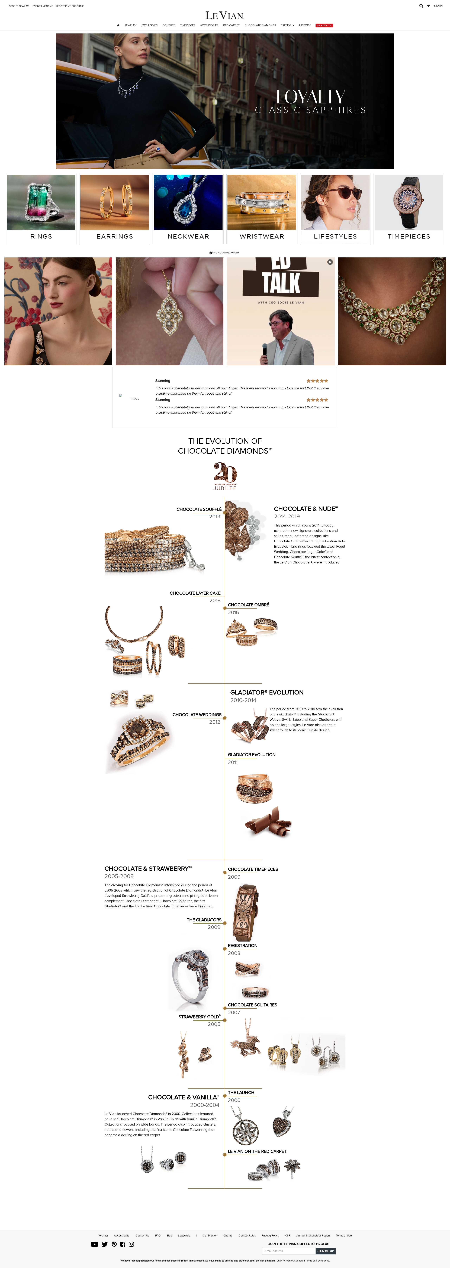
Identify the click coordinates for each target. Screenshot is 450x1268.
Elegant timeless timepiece (178, 390)
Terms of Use (344, 1235)
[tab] (41, 209)
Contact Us (142, 1235)
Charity (228, 1235)
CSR (287, 1235)
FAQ (157, 1235)
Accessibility (122, 1235)
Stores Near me (18, 6)
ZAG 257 (135, 399)
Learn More (58, 311)
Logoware (184, 1235)
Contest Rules (247, 1235)
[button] (64, 101)
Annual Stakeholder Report (313, 1235)
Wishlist (103, 1235)
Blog (169, 1235)
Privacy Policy (270, 1235)
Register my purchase (70, 6)
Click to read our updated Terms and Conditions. (303, 1260)
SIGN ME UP (325, 1251)
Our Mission (210, 1235)
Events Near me (42, 6)
